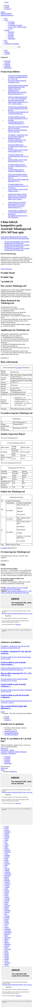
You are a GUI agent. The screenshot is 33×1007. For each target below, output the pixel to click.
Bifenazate (23, 752)
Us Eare (10, 28)
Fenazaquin (4, 753)
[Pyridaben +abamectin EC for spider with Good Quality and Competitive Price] (16, 648)
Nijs (5, 40)
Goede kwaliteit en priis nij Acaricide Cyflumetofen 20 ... (16, 170)
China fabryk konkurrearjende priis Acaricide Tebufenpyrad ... (18, 112)
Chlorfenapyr (12, 753)
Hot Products (4, 750)
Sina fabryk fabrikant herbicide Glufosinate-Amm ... (17, 81)
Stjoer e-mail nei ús (6, 269)
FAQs (6, 42)
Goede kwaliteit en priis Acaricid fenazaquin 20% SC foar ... (17, 160)
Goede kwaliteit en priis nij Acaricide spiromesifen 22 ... (16, 122)
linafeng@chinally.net (10, 731)
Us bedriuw (11, 22)
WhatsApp (14, 771)
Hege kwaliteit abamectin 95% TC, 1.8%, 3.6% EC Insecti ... (18, 103)
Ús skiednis (11, 23)
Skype (2, 770)
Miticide (17, 752)
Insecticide (11, 32)
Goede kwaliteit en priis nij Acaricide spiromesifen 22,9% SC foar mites (14, 588)
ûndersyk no (4, 748)
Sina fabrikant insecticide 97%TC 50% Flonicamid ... (17, 216)
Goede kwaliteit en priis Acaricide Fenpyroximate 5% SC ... (18, 150)
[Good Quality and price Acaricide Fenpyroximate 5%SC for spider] (16, 658)
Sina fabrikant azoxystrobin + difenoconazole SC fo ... (16, 206)
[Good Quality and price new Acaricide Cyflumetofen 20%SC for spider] (16, 691)
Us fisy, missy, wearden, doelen (17, 27)
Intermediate (11, 38)
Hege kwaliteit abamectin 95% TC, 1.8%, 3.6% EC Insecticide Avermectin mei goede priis (16, 591)
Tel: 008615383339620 (11, 734)
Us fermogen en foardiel (15, 25)
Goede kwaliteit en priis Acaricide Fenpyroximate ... (13, 663)
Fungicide (11, 35)
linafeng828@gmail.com (11, 733)
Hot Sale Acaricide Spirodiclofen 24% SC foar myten (17, 130)
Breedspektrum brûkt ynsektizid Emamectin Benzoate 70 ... (17, 93)
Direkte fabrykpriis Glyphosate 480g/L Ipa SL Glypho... (17, 198)
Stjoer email (4, 768)
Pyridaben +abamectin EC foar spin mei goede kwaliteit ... (17, 140)
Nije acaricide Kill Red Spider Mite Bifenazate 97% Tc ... (18, 180)
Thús (5, 18)
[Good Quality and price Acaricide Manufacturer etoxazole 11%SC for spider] (16, 680)
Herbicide (11, 37)
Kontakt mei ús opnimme (11, 43)
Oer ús (6, 20)
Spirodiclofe (10, 752)
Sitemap (12, 750)
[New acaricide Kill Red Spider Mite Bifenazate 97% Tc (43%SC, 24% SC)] (16, 702)
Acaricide (11, 33)
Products (6, 30)
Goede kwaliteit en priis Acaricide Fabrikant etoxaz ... (18, 190)
